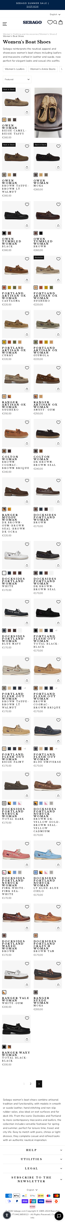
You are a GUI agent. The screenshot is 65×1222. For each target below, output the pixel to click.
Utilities (31, 1159)
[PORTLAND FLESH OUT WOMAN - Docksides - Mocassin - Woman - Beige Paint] (41, 630)
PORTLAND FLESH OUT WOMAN (46, 641)
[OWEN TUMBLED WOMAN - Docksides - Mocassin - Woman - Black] (4, 233)
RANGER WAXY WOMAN (16, 1056)
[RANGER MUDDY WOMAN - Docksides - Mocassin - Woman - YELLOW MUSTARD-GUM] (9, 509)
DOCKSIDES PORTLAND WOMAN (45, 519)
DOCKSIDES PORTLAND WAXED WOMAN (13, 946)
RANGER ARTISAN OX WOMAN (14, 406)
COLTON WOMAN (15, 462)
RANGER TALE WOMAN (16, 1000)
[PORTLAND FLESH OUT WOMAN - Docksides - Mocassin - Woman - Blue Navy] (46, 630)
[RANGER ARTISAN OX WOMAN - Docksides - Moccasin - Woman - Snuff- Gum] (9, 396)
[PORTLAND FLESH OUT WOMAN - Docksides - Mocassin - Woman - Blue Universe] (51, 630)
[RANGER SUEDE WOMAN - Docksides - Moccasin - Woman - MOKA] (36, 992)
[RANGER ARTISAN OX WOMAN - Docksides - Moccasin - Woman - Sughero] (4, 396)
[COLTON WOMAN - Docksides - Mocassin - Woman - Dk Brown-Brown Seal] (9, 451)
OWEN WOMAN (14, 129)
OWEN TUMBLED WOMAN (11, 243)
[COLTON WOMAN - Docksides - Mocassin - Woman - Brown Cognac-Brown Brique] (4, 451)
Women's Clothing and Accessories (20, 34)
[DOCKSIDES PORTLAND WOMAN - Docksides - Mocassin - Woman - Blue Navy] (41, 509)
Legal (31, 1168)
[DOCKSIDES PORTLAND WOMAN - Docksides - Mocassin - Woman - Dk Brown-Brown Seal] (46, 509)
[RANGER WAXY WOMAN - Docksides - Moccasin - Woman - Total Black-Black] (4, 1047)
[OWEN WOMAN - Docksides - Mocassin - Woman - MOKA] (14, 120)
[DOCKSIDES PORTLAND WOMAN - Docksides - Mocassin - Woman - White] (51, 509)
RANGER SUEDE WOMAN (42, 1002)
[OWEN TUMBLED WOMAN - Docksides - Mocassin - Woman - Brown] (9, 233)
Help (31, 1150)
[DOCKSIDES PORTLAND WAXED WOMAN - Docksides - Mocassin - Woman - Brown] (4, 935)
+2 (56, 630)
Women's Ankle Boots (43, 69)
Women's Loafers (15, 69)
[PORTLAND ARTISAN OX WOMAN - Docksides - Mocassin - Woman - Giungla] (14, 287)
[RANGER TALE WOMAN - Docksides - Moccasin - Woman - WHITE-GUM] (4, 992)
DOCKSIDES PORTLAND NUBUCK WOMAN (13, 814)
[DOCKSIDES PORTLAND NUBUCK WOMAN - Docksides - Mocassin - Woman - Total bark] (4, 803)
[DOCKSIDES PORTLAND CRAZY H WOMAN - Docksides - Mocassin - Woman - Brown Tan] (36, 935)
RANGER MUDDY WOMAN (13, 523)
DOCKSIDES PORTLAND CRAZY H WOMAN (45, 946)
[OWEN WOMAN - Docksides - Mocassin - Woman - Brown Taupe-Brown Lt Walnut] (9, 120)
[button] (7, 1215)
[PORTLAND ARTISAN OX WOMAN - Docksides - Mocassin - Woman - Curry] (9, 287)
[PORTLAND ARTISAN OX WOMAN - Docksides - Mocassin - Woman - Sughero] (20, 287)
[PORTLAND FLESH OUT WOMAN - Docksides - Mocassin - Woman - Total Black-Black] (36, 630)
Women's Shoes (48, 34)
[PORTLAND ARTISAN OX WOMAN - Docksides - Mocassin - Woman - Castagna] (4, 287)
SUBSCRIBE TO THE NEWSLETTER (31, 1179)
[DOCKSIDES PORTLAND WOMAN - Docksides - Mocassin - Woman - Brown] (36, 509)
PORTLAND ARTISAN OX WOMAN (14, 297)
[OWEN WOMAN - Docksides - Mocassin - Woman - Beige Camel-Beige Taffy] (4, 120)
